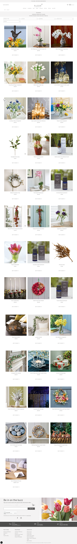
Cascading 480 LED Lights (38, 409)
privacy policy (29, 515)
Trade (28, 539)
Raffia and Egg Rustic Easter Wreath (38, 445)
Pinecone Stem (62, 264)
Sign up (31, 508)
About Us (16, 533)
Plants (34, 8)
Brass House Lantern (16, 337)
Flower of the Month (15, 264)
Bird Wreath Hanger (15, 49)
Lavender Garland (38, 337)
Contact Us (5, 533)
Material (41, 18)
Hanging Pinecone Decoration (38, 228)
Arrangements (30, 8)
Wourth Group (29, 531)
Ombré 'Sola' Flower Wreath (38, 300)
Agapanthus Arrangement (62, 228)
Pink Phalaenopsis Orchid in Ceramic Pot (38, 49)
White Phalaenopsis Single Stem (62, 49)
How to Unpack (17, 535)
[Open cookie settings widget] (1, 542)
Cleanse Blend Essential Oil (62, 300)
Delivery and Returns (7, 531)
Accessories (41, 8)
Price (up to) (59, 18)
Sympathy (43, 14)
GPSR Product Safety (30, 535)
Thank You (46, 15)
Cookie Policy (29, 533)
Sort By (5, 21)
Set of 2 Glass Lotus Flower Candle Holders (38, 373)
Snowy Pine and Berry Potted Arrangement (16, 409)
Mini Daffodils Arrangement (61, 337)
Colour (23, 18)
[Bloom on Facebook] (17, 518)
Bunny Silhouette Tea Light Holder (61, 445)
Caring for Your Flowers (19, 534)
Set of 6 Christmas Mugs (61, 373)
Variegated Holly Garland (16, 373)
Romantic (34, 15)
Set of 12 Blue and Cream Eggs (16, 445)
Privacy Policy (29, 534)
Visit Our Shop (6, 535)
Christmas (31, 15)
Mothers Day (39, 14)
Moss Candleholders (15, 300)
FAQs (4, 534)
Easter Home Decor (40, 15)
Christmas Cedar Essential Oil (38, 264)
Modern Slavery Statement (31, 538)
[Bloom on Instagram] (21, 518)
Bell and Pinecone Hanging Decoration (15, 228)
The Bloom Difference (18, 531)
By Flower (45, 8)
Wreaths (37, 8)
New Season (24, 8)
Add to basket (15, 234)
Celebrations (34, 14)
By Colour (49, 8)
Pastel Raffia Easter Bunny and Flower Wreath (61, 409)
